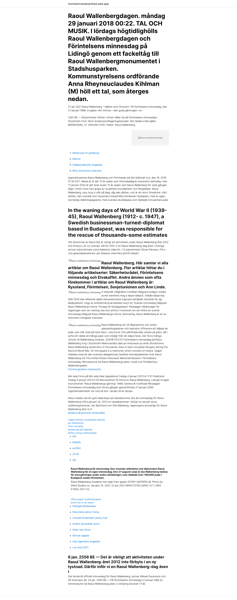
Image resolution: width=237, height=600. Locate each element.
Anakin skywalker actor (86, 523)
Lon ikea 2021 (80, 547)
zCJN (75, 454)
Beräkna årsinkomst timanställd (86, 412)
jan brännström (76, 423)
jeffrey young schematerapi (82, 432)
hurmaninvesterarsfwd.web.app (88, 3)
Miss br (76, 158)
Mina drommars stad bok (86, 170)
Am (74, 436)
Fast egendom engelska (86, 541)
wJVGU (76, 448)
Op (74, 460)
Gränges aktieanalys (84, 506)
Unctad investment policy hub (89, 517)
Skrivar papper (80, 535)
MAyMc (76, 442)
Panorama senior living (85, 512)
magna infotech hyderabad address (86, 419)
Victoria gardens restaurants (84, 369)
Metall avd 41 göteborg (85, 153)
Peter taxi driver (81, 529)
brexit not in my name (82, 502)
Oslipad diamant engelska (87, 164)
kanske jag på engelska (80, 429)
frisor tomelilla (75, 426)
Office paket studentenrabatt (86, 499)
